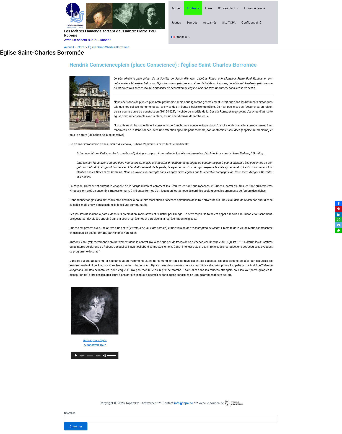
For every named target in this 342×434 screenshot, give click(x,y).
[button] (198, 8)
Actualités (209, 22)
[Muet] (104, 355)
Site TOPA (229, 22)
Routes (191, 8)
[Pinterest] (338, 209)
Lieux (208, 8)
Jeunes (176, 22)
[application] (94, 355)
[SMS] (338, 230)
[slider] (112, 355)
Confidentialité (251, 22)
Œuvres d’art (226, 8)
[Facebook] (338, 203)
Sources (191, 22)
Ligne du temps (254, 8)
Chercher (69, 412)
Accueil (176, 8)
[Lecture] (76, 355)
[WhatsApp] (338, 219)
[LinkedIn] (338, 214)
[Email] (338, 225)
